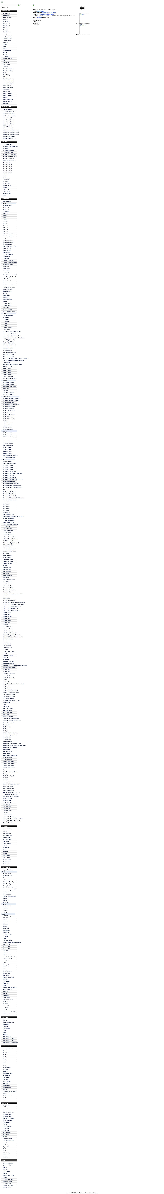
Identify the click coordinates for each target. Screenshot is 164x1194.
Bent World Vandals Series (10, 500)
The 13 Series (6, 297)
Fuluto (4, 845)
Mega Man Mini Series (9, 673)
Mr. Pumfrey (6, 1075)
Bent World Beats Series (9, 494)
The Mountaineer (7, 971)
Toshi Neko (6, 1003)
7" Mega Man (6, 671)
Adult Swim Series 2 (8, 469)
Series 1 (5, 215)
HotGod (5, 952)
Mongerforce (6, 686)
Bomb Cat (5, 1055)
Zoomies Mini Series (8, 823)
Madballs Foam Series (8, 661)
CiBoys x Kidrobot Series (9, 536)
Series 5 (5, 223)
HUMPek (5, 908)
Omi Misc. (5, 1079)
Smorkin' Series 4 (7, 374)
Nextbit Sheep (6, 187)
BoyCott (5, 1169)
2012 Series (6, 232)
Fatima (5, 1173)
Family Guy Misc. (7, 563)
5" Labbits (6, 317)
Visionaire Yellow (7, 810)
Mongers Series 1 (7, 688)
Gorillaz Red (6, 618)
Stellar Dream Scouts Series (10, 755)
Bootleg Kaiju (6, 21)
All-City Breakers (7, 461)
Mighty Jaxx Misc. (8, 870)
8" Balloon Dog (7, 884)
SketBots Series (7, 727)
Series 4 (5, 221)
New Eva (5, 979)
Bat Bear (5, 926)
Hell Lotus (5, 950)
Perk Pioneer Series (8, 68)
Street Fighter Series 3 (9, 765)
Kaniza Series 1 (7, 1132)
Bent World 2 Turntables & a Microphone (10, 498)
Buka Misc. (6, 28)
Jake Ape (5, 48)
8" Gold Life (6, 948)
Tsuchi (4, 1097)
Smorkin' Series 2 (7, 370)
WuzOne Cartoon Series (9, 138)
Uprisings (5, 1099)
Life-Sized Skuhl (7, 958)
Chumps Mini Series (8, 534)
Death (4, 938)
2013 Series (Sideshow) (9, 234)
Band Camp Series (8, 348)
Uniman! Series (7, 1005)
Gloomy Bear (6, 598)
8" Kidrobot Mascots (8, 384)
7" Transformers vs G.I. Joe (10, 794)
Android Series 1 (7, 162)
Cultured (5, 936)
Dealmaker (6, 1024)
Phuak (4, 985)
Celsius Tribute (7, 833)
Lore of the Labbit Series (9, 352)
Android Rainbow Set (8, 158)
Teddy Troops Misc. (8, 87)
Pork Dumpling (7, 1036)
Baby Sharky (6, 1153)
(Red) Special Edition (8, 394)
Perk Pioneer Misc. (8, 70)
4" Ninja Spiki (7, 859)
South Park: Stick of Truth (10, 747)
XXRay (5, 898)
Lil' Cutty (5, 653)
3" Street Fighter (7, 757)
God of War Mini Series (9, 600)
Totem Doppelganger (8, 790)
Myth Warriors (7, 1142)
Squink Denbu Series (8, 128)
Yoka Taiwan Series (8, 93)
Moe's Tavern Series (8, 445)
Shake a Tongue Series (9, 722)
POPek (5, 912)
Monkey (5, 1071)
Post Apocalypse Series (9, 287)
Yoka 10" (5, 97)
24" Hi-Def (6, 1130)
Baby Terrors (6, 920)
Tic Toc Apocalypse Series (9, 776)
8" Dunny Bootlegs (8, 1165)
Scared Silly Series (7, 289)
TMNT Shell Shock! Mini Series (10, 784)
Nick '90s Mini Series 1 (9, 694)
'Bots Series (6, 388)
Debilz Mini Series (7, 555)
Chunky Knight (7, 934)
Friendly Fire (6, 944)
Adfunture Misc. (7, 13)
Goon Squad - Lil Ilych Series (10, 608)
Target (4, 1093)
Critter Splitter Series (8, 545)
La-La (4, 1065)
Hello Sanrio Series (8, 630)
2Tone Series (6, 307)
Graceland (5, 624)
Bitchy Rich (6, 928)
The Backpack (6, 922)
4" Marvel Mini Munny (9, 414)
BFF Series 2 (6, 506)
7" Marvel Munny (7, 423)
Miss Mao (5, 969)
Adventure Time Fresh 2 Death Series (10, 473)
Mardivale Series (7, 281)
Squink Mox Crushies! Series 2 (10, 132)
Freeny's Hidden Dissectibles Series (10, 942)
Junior (4, 1032)
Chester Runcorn (7, 835)
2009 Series (6, 225)
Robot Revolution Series (9, 160)
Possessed (5, 1083)
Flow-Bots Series (7, 581)
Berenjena (5, 19)
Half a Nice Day (7, 1126)
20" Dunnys (6, 211)
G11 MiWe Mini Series (9, 677)
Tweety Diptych (7, 800)
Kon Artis (5, 649)
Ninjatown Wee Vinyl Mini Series (10, 700)
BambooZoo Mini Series (9, 491)
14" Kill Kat (6, 183)
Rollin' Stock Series (8, 716)
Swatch (5, 293)
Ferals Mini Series (7, 575)
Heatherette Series (7, 628)
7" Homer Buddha (8, 443)
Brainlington (6, 930)
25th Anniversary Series (9, 457)
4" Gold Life (6, 946)
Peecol (4, 704)
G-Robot (5, 42)
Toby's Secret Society (8, 788)
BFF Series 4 (6, 510)
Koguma (5, 1034)
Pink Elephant (7, 1081)
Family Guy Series (8, 561)
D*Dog (4, 34)
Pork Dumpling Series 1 (9, 1038)
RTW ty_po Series (7, 126)
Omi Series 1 (6, 1077)
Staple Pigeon (6, 753)
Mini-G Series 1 (7, 64)
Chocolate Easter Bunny (9, 888)
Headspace (5, 1057)
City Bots (5, 390)
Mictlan (5, 853)
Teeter (4, 769)
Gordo (4, 1030)
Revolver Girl (6, 863)
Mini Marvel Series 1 (8, 354)
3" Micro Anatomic (8, 875)
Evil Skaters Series (8, 559)
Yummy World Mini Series (10, 816)
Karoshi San (6, 179)
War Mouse (6, 1010)
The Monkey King (7, 1073)
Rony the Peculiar (7, 989)
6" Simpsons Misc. (8, 435)
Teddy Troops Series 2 (8, 81)
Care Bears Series (7, 528)
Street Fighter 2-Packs (9, 767)
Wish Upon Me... (7, 1014)
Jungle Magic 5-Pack (8, 342)
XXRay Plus (6, 900)
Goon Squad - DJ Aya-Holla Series (10, 606)
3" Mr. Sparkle (7, 447)
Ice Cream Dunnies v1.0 (9, 113)
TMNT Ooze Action (8, 786)
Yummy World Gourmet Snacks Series (10, 818)
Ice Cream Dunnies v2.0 (9, 115)
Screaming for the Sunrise (9, 1091)
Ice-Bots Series (6, 643)
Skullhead (5, 729)
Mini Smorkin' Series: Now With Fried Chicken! (10, 358)
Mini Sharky (6, 1155)
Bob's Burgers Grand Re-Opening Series (10, 516)
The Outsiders (6, 702)
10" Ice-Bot (6, 641)
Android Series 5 (7, 171)
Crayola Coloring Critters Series (10, 543)
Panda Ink (5, 983)
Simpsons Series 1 (7, 451)
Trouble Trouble (7, 1095)
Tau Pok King (6, 1001)
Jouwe (4, 849)
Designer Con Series (8, 260)
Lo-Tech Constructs (8, 1179)
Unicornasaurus (7, 802)
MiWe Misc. (6, 679)
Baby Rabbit (6, 918)
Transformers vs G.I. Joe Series (10, 796)
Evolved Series (6, 266)
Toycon (5, 301)
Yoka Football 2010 (8, 99)
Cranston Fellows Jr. (8, 1022)
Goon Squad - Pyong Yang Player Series (10, 604)
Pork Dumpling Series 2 (9, 1040)
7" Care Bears (6, 526)
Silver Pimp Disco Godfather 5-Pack (10, 364)
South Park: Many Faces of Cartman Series (10, 745)
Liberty (5, 1177)
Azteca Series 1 (7, 248)
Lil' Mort (5, 1069)
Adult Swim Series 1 (8, 465)
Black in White (7, 1052)
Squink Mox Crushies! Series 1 (10, 130)
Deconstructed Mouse (8, 1118)
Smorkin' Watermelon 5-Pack (10, 733)
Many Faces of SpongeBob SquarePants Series (10, 665)
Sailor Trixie (6, 991)
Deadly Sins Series (7, 327)
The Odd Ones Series (8, 285)
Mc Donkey (6, 1144)
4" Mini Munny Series (9, 419)
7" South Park (7, 739)
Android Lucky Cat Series (9, 156)
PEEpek (5, 910)
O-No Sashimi (6, 191)
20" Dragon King (7, 1120)
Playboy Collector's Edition (10, 987)
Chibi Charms (6, 32)
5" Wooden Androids (8, 150)
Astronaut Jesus (7, 17)
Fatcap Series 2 (7, 569)
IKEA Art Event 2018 (8, 1175)
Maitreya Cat (6, 965)
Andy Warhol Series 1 (8, 240)
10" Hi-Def (6, 1128)
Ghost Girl (6, 1026)
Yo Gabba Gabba (7, 814)
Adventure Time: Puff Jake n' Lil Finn (10, 479)
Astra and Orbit (7, 489)
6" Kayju (5, 54)
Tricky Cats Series (7, 798)
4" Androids (6, 148)
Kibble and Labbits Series (9, 344)
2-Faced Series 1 (7, 303)
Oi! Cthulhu (6, 981)
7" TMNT (5, 778)
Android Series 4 (7, 169)
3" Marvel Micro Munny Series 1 (10, 398)
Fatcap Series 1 (7, 567)
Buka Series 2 (6, 25)
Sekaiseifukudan (7, 1183)
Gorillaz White (7, 620)
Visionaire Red (7, 808)
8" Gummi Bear (7, 894)
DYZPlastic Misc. (7, 144)
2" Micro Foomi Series (9, 402)
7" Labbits (6, 319)
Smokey (5, 731)
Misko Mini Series (7, 675)
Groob (4, 177)
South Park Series (7, 741)
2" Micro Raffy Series (8, 408)
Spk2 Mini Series (7, 751)
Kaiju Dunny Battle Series (10, 277)
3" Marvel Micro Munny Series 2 (10, 400)
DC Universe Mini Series (9, 551)
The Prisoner (6, 1085)
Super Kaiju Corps (8, 999)
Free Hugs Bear (7, 583)
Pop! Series (6, 706)
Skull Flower (6, 1157)
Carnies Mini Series (8, 530)
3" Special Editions (8, 205)
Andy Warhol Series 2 (8, 242)
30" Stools (5, 325)
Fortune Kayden (7, 38)
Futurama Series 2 (8, 588)
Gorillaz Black (6, 614)
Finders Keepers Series (9, 579)
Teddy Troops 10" (7, 85)
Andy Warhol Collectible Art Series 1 (10, 485)
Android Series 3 (7, 167)
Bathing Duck (6, 886)
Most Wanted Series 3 (8, 124)
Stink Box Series (7, 193)
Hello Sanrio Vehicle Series (10, 632)
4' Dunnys (5, 213)
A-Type (5, 1020)
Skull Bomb (6, 995)
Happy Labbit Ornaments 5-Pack (10, 335)
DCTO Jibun (6, 1171)
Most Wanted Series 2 (8, 122)
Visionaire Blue (7, 806)
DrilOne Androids (7, 109)
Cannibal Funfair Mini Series (10, 524)
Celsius (5, 831)
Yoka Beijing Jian (7, 101)
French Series (6, 270)
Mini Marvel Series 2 (8, 356)
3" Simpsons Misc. (8, 433)
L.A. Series (6, 279)
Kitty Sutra (6, 1061)
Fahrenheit (6, 841)
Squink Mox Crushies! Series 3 (10, 134)
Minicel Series (6, 855)
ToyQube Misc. (7, 1106)
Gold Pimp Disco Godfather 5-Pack (10, 331)
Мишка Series (6, 283)
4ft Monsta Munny (8, 429)
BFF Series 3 (6, 508)
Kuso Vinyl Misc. (7, 829)
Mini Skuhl (6, 967)
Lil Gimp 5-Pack (7, 350)
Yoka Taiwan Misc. (8, 95)
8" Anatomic (6, 877)
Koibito (5, 1063)
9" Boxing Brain (7, 1116)
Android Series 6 (7, 173)
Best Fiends (6, 502)
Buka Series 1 (6, 23)
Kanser (5, 1136)
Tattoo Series (6, 295)
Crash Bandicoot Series (9, 541)
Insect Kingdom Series (9, 340)
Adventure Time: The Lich (10, 477)
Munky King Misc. (8, 1048)
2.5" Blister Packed (8, 315)
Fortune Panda (7, 40)
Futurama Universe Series (9, 590)
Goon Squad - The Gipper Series (10, 610)
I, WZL (5, 46)
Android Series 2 (7, 164)
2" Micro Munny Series (9, 406)
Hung (4, 1059)
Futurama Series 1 (8, 585)
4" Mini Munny (7, 412)
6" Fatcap (5, 565)
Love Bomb (6, 961)
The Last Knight (7, 185)
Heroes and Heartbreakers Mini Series (10, 637)
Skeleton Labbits (7, 366)
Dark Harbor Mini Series (9, 549)
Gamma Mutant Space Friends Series (10, 594)
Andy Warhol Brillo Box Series (10, 483)
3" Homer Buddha (8, 441)
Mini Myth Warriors (8, 1140)
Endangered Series (8, 264)
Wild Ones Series (7, 309)
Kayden (5, 52)
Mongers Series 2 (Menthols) (10, 690)
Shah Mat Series (7, 291)
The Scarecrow (7, 1149)
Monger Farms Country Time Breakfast (10, 684)
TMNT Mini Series (8, 782)
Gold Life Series (7, 272)
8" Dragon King (7, 839)
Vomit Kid (5, 1008)
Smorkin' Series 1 (7, 368)
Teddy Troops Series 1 (8, 79)
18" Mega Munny (7, 427)
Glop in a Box (6, 1028)
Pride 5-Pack (6, 362)
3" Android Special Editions (10, 146)
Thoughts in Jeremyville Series (10, 771)
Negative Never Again (8, 977)
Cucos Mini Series (7, 547)
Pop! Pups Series (7, 710)
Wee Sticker (6, 89)
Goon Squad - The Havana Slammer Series (10, 602)
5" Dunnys (6, 207)
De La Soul (6, 553)
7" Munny (5, 421)
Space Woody (6, 75)
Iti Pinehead (6, 847)
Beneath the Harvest (8, 1112)
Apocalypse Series (7, 244)
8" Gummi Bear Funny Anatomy (46, 14)
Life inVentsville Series (9, 651)
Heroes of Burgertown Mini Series (10, 635)
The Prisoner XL (7, 1087)
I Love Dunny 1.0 (7, 117)
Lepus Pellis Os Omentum (9, 956)
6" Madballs (6, 659)
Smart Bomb (6, 997)
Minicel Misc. (6, 857)
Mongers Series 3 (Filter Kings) (10, 692)
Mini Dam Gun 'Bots (8, 392)
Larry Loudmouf (7, 1138)
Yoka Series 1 (6, 91)
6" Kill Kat (6, 181)
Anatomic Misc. (7, 873)
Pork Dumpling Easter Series (10, 1042)
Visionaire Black (7, 804)
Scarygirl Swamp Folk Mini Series (10, 720)
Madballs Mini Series (8, 663)
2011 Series (6, 230)
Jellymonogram (7, 50)
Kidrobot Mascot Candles (9, 386)
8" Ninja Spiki (7, 861)
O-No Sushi (6, 189)
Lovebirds (5, 657)
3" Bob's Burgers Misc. (9, 518)
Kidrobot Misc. (7, 201)
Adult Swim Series (8, 467)
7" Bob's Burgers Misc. (9, 520)
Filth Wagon (6, 577)
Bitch (4, 1050)
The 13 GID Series (7, 299)
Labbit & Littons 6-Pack (9, 346)
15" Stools (5, 323)
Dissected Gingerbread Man (10, 890)
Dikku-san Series (7, 940)
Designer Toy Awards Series (10, 262)
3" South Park (7, 737)
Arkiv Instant (6, 15)
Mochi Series (6, 682)
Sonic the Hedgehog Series (10, 735)
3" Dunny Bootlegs (8, 1163)
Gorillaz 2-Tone (7, 612)
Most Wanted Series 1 (8, 119)
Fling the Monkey (7, 36)
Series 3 (5, 219)
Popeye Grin (6, 1147)
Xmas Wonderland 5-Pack (10, 378)
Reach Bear (6, 714)
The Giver (5, 175)
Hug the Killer (7, 954)
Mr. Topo (5, 66)
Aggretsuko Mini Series (9, 481)
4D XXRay (6, 902)
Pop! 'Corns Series (8, 708)
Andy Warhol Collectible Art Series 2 (10, 487)
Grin (4, 439)
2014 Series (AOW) (8, 236)
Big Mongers (6, 512)
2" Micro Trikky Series (9, 410)
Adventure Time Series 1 (9, 471)
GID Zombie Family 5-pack (10, 437)
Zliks (4, 195)
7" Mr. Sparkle (7, 449)
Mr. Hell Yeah (6, 973)
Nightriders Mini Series (9, 698)
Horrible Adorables (8, 639)
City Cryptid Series (8, 254)
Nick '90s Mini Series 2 (9, 696)
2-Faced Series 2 (7, 305)
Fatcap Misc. (6, 573)
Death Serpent (6, 837)
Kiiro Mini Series (7, 647)
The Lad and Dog (7, 58)
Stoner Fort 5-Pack (8, 376)
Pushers (5, 1089)
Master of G (6, 62)
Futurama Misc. (7, 592)
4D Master (53, 12)
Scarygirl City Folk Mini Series (10, 718)
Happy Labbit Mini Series (9, 333)
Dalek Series (6, 258)
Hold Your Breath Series (9, 111)
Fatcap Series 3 (7, 571)
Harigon (5, 44)
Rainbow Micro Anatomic (9, 896)
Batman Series (6, 252)
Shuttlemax (6, 724)
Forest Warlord (7, 843)
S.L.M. (5, 72)
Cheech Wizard (7, 532)
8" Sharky (5, 1151)
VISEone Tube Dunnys (9, 136)
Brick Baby (6, 932)
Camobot (5, 30)
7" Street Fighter (7, 759)
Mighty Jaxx (45, 12)
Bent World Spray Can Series (10, 496)
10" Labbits (6, 321)
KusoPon (5, 851)
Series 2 (5, 217)
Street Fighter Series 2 (9, 763)
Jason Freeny (40, 11)
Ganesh (5, 596)
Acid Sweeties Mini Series (9, 463)
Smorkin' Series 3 (7, 372)
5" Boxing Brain (7, 1114)
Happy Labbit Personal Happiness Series (10, 338)
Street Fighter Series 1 (9, 761)
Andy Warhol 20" (7, 238)
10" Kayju (5, 56)
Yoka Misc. (6, 103)
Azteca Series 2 (7, 250)
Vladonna (5, 812)
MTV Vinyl (6, 975)
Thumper (5, 774)
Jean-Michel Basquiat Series (10, 274)
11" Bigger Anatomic (8, 879)
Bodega (5, 1167)
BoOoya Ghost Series (8, 522)
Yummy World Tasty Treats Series (10, 821)
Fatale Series (6, 268)
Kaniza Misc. (6, 1134)
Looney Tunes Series (8, 655)
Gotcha (5, 1124)
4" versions (39, 17)
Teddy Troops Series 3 (8, 83)
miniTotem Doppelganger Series (10, 792)
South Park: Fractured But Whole (10, 743)
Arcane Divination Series (9, 246)
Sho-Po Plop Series (8, 1185)
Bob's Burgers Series (8, 514)
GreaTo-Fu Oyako (7, 626)
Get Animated (6, 1122)
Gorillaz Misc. (6, 622)
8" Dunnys (6, 209)
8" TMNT (5, 780)
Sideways (5, 993)
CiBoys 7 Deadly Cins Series (10, 538)
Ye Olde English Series (9, 311)
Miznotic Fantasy (7, 1181)
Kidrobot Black (7, 645)
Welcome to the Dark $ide (9, 1012)
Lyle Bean (5, 963)
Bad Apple (5, 924)
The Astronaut (6, 1110)
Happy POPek (7, 906)
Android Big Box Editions (9, 154)
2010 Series (6, 227)
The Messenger (7, 1067)
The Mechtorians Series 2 (9, 667)
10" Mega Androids (8, 152)
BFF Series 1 (6, 504)
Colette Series (6, 256)
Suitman (5, 77)
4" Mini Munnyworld (8, 417)
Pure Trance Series (8, 712)
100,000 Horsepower (8, 916)
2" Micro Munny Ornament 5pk (10, 404)
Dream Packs (6, 329)
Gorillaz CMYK (7, 616)
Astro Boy (5, 1108)
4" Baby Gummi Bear (8, 892)
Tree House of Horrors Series (10, 455)
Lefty (4, 60)
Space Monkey (7, 749)
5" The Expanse (7, 557)
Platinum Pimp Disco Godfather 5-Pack (10, 360)
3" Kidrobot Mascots (8, 382)
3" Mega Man (6, 669)
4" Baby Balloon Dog (8, 881)
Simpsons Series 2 (7, 453)
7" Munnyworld (7, 425)
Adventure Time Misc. (9, 475)
